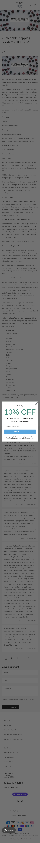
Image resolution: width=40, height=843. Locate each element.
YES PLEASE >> (20, 432)
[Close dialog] (36, 403)
